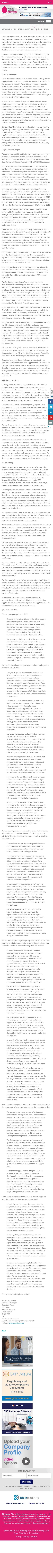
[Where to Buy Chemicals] (9, 10)
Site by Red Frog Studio (31, 1534)
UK (50, 2)
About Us (25, 1538)
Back (4, 1332)
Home (18, 1538)
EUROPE (6, 2)
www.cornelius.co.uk (16, 1324)
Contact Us (33, 1538)
